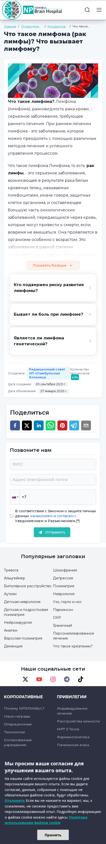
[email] (86, 425)
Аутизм (10, 594)
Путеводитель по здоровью (32, 26)
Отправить (55, 532)
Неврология (63, 594)
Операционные (18, 724)
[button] (14, 497)
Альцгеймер (14, 578)
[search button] (87, 10)
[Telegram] (67, 679)
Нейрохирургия (18, 622)
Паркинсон (63, 609)
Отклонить (15, 800)
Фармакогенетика (73, 737)
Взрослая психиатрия (23, 638)
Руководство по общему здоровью (58, 26)
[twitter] (27, 425)
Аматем (10, 630)
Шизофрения (65, 570)
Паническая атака (73, 745)
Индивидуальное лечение (72, 711)
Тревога (11, 570)
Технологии (14, 732)
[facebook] (15, 425)
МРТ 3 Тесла (68, 729)
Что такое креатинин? (73, 646)
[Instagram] (53, 679)
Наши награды (17, 716)
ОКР (57, 617)
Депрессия (63, 578)
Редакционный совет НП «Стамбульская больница (47, 373)
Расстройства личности (78, 721)
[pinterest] (62, 425)
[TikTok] (81, 679)
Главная (10, 26)
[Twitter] (25, 679)
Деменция (13, 646)
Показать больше (50, 265)
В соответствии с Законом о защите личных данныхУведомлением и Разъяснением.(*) (55, 516)
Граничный (62, 625)
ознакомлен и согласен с (52, 516)
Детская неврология (22, 602)
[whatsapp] (50, 425)
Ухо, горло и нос (67, 602)
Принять (53, 834)
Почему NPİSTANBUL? (24, 708)
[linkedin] (39, 425)
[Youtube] (39, 679)
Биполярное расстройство (28, 586)
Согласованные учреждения (18, 742)
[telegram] (74, 425)
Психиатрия (63, 586)
